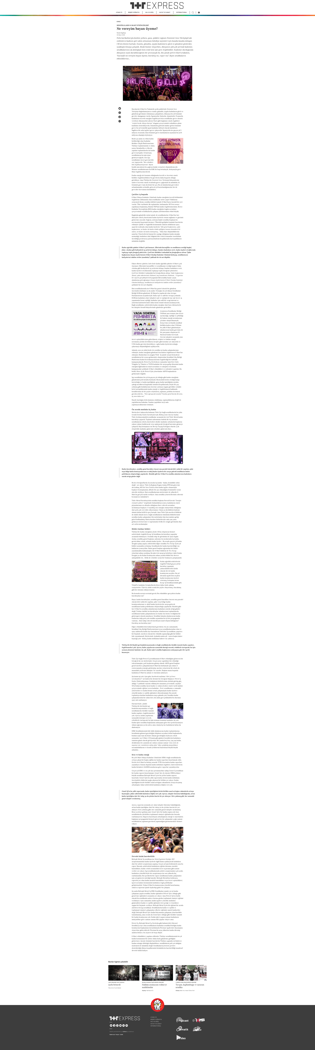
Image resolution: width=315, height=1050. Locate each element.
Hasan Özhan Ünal (189, 991)
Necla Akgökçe (121, 33)
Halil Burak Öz (149, 991)
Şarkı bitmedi (114, 984)
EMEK (119, 21)
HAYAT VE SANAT (156, 1024)
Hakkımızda (112, 1034)
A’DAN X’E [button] (119, 12)
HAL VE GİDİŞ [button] (149, 12)
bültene (125, 1032)
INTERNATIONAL (181, 12)
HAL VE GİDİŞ (155, 1022)
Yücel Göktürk (117, 988)
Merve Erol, (111, 988)
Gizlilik (121, 1034)
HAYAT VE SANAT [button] (164, 12)
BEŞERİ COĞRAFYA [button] (133, 12)
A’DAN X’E (154, 1017)
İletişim (117, 1034)
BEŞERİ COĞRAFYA (156, 1019)
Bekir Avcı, (182, 991)
